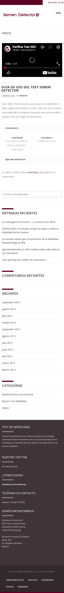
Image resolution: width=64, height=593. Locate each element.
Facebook (4, 555)
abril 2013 (7, 356)
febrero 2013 (9, 369)
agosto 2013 (8, 336)
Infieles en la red (47, 141)
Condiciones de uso (15, 580)
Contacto (32, 580)
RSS (21, 555)
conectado (32, 172)
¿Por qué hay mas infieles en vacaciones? (24, 259)
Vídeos (5, 407)
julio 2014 (7, 315)
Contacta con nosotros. (14, 484)
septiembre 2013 (11, 329)
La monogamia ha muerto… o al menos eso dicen (28, 221)
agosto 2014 (8, 309)
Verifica (23, 95)
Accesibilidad (48, 580)
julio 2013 (7, 342)
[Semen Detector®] (21, 15)
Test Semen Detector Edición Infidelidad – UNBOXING (16, 145)
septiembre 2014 (11, 302)
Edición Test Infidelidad (14, 401)
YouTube (16, 555)
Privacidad (23, 587)
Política (10, 587)
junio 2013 (7, 349)
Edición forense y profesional (17, 394)
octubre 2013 (9, 322)
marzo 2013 (8, 363)
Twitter (10, 555)
